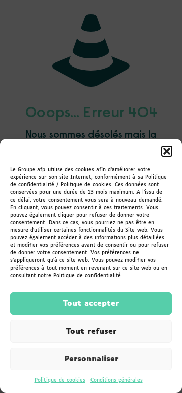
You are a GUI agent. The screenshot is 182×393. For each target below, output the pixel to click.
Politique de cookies (60, 380)
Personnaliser (91, 359)
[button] (167, 151)
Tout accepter (91, 303)
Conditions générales (116, 380)
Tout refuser (91, 331)
